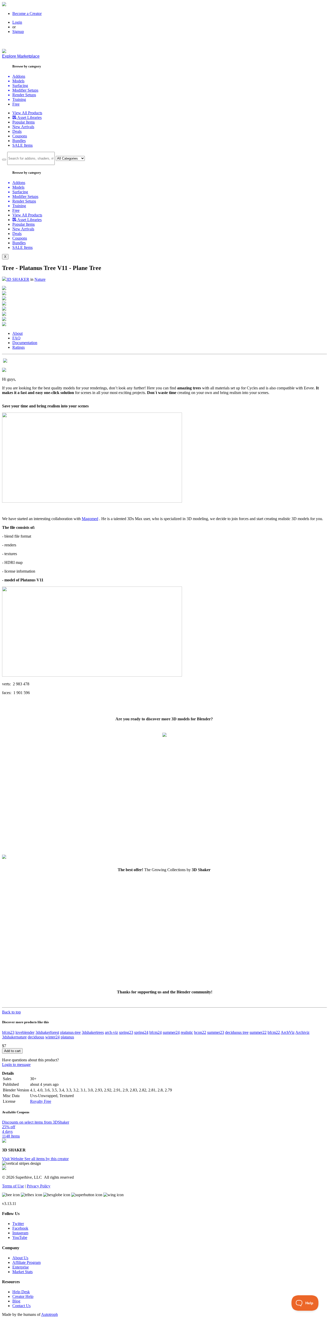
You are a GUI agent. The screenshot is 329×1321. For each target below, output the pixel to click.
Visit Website (13, 1159)
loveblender (24, 1032)
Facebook (20, 1228)
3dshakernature (14, 1037)
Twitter (18, 1223)
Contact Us (21, 1305)
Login (17, 22)
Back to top (11, 1012)
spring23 (126, 1032)
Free (16, 104)
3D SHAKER (17, 279)
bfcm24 (155, 1032)
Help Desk (21, 1292)
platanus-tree (70, 1032)
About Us (20, 1258)
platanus (67, 1037)
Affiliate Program (26, 1262)
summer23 (215, 1032)
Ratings (18, 347)
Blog (16, 1301)
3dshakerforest (47, 1032)
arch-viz (111, 1032)
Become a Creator (27, 13)
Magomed (90, 519)
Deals (17, 131)
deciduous (36, 1037)
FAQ (16, 338)
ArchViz (288, 1032)
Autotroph (49, 1314)
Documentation (24, 342)
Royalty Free (40, 1101)
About (17, 333)
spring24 (141, 1032)
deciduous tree (237, 1032)
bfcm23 (8, 1032)
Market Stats (22, 1272)
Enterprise (20, 1267)
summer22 (258, 1032)
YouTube (19, 1237)
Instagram (20, 1233)
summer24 (171, 1032)
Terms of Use (13, 1186)
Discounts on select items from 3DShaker (35, 1122)
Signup (18, 31)
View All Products (27, 113)
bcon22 (200, 1032)
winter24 (52, 1037)
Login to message (16, 1064)
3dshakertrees (93, 1032)
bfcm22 (274, 1032)
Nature (39, 279)
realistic (187, 1032)
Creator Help (22, 1296)
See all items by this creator (46, 1159)
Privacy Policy (38, 1186)
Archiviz (302, 1032)
